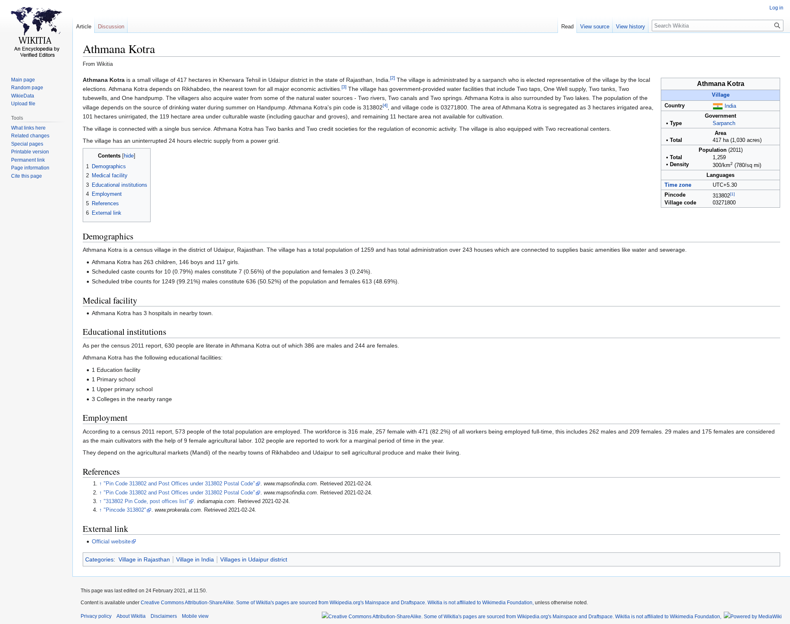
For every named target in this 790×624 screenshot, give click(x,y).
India (730, 106)
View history (630, 26)
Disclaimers (164, 616)
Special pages (27, 144)
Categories (99, 559)
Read (567, 26)
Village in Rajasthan (144, 559)
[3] (344, 86)
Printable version (30, 152)
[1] (732, 194)
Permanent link (28, 160)
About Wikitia (131, 616)
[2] (392, 77)
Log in (776, 8)
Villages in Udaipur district (253, 559)
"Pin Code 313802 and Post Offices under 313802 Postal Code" (179, 484)
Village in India (195, 559)
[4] (385, 105)
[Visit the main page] (36, 33)
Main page (23, 80)
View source (594, 26)
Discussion (111, 26)
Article (83, 26)
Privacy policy (96, 616)
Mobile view (195, 616)
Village (721, 95)
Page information (30, 168)
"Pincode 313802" (125, 510)
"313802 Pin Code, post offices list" (146, 501)
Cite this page (26, 176)
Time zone (678, 185)
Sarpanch (724, 123)
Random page (27, 87)
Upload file (23, 104)
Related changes (30, 136)
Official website (111, 541)
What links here (28, 128)
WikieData (22, 96)
